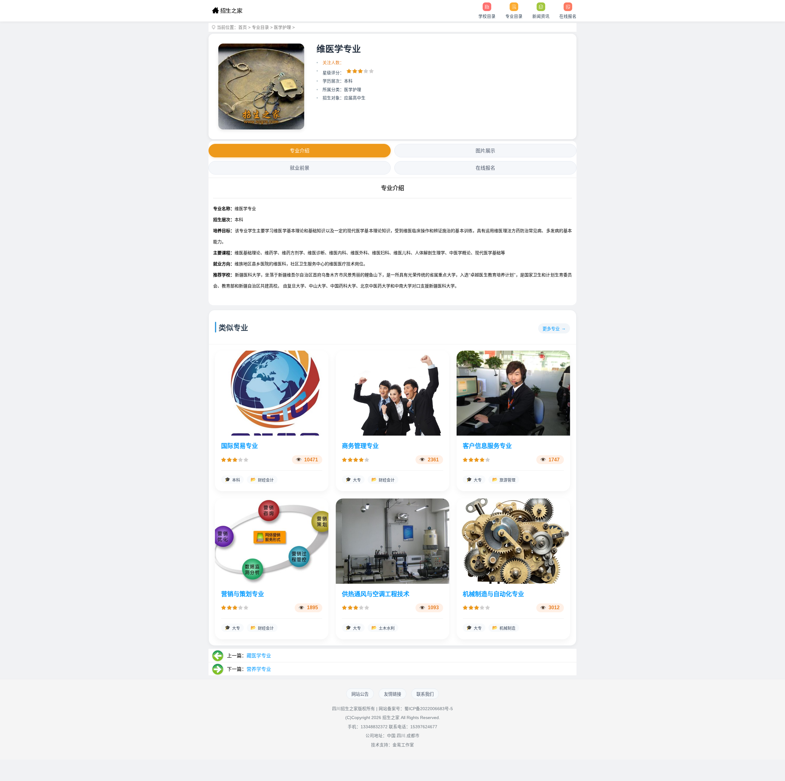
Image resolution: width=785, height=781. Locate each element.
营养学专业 (259, 669)
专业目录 (260, 27)
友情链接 (392, 694)
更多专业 (551, 328)
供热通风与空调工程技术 (375, 594)
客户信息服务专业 (487, 446)
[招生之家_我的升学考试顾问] (227, 10)
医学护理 (282, 27)
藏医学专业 (259, 655)
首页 (242, 27)
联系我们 (425, 694)
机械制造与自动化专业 (493, 594)
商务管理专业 (360, 446)
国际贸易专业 (239, 446)
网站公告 (360, 694)
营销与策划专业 (242, 594)
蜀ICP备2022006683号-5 (428, 708)
